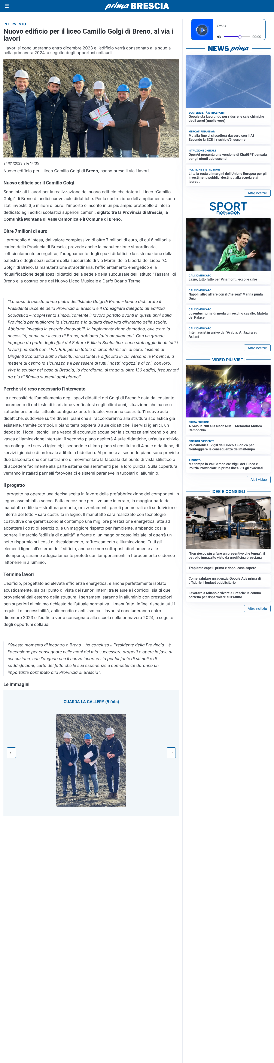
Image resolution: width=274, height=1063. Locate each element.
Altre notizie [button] (257, 193)
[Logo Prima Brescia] (137, 6)
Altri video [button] (258, 479)
